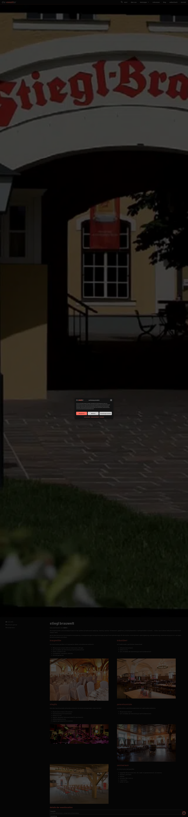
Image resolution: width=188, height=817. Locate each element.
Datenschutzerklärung (95, 416)
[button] (111, 400)
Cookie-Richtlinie (87, 416)
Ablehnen (93, 413)
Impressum (102, 416)
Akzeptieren (82, 413)
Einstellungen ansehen (105, 413)
